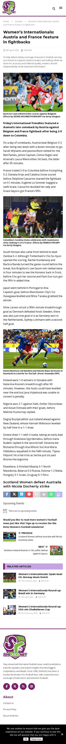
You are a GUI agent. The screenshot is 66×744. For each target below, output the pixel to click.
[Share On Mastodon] (58, 494)
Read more (36, 739)
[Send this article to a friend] (36, 494)
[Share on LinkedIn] (21, 494)
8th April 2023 (12, 50)
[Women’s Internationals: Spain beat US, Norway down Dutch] (9, 577)
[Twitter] (15, 686)
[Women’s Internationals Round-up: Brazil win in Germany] (9, 594)
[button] (54, 8)
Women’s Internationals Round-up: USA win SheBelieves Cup (39, 608)
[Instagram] (31, 686)
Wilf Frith (28, 50)
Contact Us (8, 703)
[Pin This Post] (29, 494)
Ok (26, 739)
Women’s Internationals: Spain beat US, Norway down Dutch (40, 575)
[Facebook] (6, 686)
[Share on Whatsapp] (51, 494)
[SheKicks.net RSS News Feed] (23, 686)
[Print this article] (44, 494)
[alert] (33, 511)
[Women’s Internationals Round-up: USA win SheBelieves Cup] (9, 610)
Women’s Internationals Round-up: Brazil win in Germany (39, 592)
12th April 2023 (27, 597)
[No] (62, 734)
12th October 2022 (29, 581)
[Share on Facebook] (7, 494)
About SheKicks (10, 715)
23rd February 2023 (29, 613)
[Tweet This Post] (14, 494)
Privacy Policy (9, 709)
